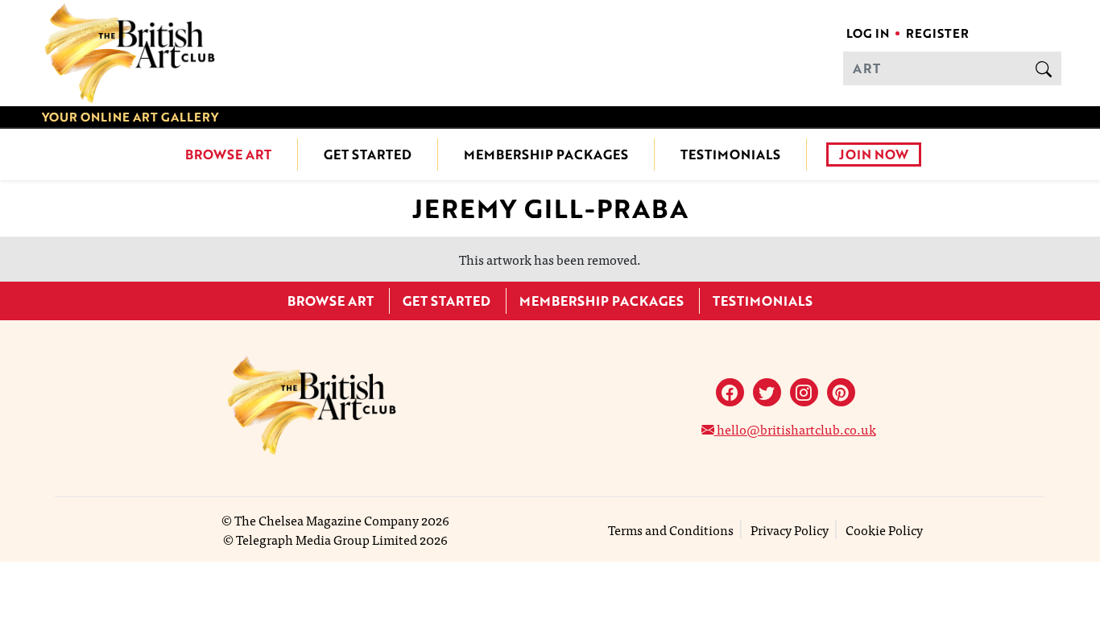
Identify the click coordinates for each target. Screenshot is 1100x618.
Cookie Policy (884, 529)
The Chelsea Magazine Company (326, 519)
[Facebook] (730, 392)
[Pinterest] (841, 392)
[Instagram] (804, 392)
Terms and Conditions (671, 529)
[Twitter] (767, 392)
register (937, 33)
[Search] (1043, 68)
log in (867, 33)
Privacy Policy (790, 529)
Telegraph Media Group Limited (326, 539)
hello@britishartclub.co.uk (795, 428)
